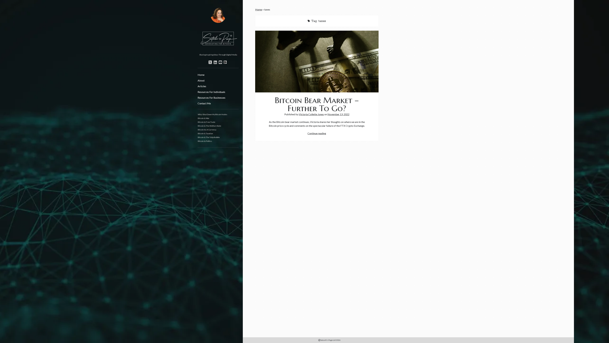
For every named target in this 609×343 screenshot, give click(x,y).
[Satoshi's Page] (218, 51)
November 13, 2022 (338, 114)
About (201, 80)
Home (201, 74)
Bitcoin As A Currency (207, 129)
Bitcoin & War (203, 118)
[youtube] (220, 62)
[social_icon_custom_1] (225, 62)
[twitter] (210, 62)
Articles (202, 86)
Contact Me (204, 103)
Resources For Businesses (211, 97)
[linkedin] (215, 62)
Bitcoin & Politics (205, 141)
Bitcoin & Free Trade (206, 122)
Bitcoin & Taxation (205, 133)
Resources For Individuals (211, 91)
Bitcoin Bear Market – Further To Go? (317, 61)
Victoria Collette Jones (311, 114)
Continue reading (317, 133)
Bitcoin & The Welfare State (209, 126)
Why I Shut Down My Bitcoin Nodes (212, 114)
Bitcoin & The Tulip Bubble (209, 137)
